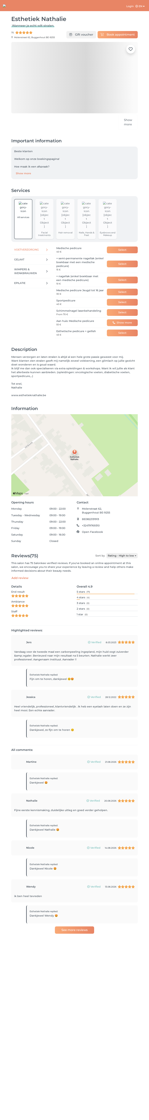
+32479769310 (91, 522)
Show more (23, 170)
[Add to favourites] (130, 49)
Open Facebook (92, 529)
